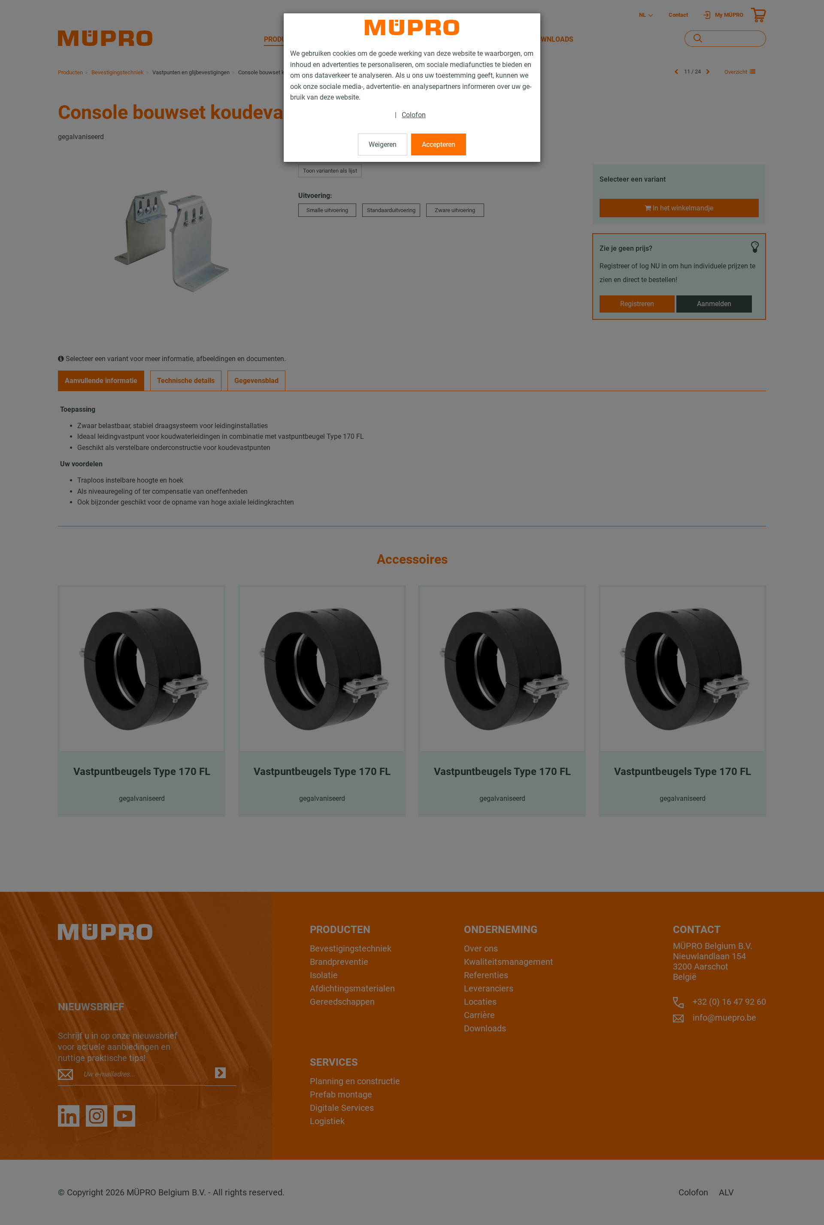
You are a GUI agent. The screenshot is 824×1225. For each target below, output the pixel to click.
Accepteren (438, 144)
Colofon (414, 115)
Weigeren (383, 144)
